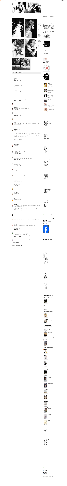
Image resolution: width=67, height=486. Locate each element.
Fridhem (45, 137)
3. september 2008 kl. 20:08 (17, 115)
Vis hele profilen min (45, 62)
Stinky (45, 271)
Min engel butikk (46, 174)
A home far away (16, 174)
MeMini (45, 445)
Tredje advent (49, 408)
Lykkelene (45, 167)
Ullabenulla (45, 207)
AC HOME (45, 355)
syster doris (15, 192)
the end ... (49, 396)
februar (45, 287)
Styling (46, 32)
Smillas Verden (45, 193)
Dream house (45, 132)
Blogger (36, 483)
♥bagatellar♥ (15, 107)
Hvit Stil (45, 149)
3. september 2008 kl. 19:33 (17, 109)
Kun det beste (45, 440)
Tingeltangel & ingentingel (47, 201)
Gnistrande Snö (46, 401)
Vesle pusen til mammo (47, 263)
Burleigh (45, 431)
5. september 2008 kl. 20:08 (17, 236)
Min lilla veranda (46, 175)
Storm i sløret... (46, 264)
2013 (44, 252)
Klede (44, 29)
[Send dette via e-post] (19, 72)
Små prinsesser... (46, 278)
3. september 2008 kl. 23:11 (17, 148)
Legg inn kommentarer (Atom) (18, 245)
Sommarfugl (45, 275)
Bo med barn (45, 125)
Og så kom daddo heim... (47, 262)
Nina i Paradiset (16, 144)
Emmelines (45, 134)
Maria (14, 218)
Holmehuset (45, 146)
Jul (49, 28)
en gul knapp (45, 346)
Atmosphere (45, 118)
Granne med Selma (46, 138)
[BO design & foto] (46, 233)
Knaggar (48, 29)
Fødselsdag (50, 25)
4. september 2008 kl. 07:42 (17, 153)
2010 (44, 255)
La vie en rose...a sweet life (47, 159)
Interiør (53, 26)
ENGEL (15, 102)
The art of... (45, 274)
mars (45, 286)
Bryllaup (15, 73)
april (45, 285)
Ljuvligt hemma (46, 166)
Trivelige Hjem (45, 451)
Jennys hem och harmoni (47, 153)
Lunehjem (45, 443)
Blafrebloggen (45, 124)
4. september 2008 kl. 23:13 (17, 215)
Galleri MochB (46, 407)
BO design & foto (45, 224)
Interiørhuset (45, 151)
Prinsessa (45, 187)
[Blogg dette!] (20, 72)
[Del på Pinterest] (22, 72)
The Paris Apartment (46, 200)
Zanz (44, 452)
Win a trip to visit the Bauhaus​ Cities (48, 329)
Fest (43, 25)
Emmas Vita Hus (46, 133)
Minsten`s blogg (46, 177)
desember (46, 258)
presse (53, 30)
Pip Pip (45, 279)
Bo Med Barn (45, 429)
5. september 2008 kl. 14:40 (17, 229)
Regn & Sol (45, 277)
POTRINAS (45, 305)
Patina (45, 340)
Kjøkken (52, 28)
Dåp (47, 24)
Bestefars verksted (46, 122)
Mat (46, 30)
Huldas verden (45, 147)
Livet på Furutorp (46, 164)
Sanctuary (45, 299)
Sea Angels (45, 382)
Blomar (44, 22)
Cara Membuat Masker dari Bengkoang (48, 347)
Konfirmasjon (51, 29)
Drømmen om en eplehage (47, 310)
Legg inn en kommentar (16, 242)
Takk (45, 273)
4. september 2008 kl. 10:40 (17, 165)
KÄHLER (49, 362)
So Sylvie (45, 194)
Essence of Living (46, 135)
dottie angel (45, 395)
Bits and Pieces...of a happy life (47, 123)
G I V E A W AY (49, 89)
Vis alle (53, 337)
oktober (46, 260)
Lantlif (44, 160)
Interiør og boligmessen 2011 (48, 27)
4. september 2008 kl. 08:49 (17, 159)
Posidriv (45, 186)
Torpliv (44, 203)
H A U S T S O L (49, 83)
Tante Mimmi (15, 204)
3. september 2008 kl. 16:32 (17, 88)
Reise (50, 31)
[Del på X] (21, 72)
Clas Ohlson (45, 432)
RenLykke (45, 349)
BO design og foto (50, 22)
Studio (43, 32)
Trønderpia (45, 205)
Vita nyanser (45, 376)
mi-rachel (45, 313)
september (46, 261)
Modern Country (46, 179)
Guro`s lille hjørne (46, 140)
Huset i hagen (45, 148)
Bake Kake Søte (46, 121)
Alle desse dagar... (50, 332)
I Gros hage (45, 438)
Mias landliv (45, 173)
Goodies (49, 420)
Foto (46, 25)
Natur (48, 30)
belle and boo (45, 419)
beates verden (46, 319)
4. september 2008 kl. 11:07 (17, 171)
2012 (44, 253)
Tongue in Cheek (46, 202)
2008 (44, 257)
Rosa (14, 122)
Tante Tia (45, 199)
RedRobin (45, 188)
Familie (50, 24)
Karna (14, 150)
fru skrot (45, 413)
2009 (44, 256)
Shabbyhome (45, 192)
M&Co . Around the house (47, 325)
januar (45, 288)
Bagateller (45, 119)
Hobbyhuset (45, 145)
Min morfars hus (46, 176)
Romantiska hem (46, 191)
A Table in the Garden (50, 371)
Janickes (45, 152)
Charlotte (15, 224)
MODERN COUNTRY (16, 129)
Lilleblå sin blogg (46, 162)
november (46, 259)
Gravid (47, 26)
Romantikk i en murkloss (47, 190)
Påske (47, 31)
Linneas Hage (45, 442)
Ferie (53, 24)
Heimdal (45, 331)
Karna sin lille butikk (46, 439)
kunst (43, 30)
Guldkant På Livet (46, 139)
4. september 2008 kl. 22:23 (17, 211)
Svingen (45, 361)
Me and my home (46, 172)
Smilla (14, 238)
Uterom (48, 32)
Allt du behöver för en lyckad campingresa (48, 311)
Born (48, 23)
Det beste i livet (46, 131)
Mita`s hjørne (45, 178)
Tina (14, 213)
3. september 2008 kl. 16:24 (17, 80)
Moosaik (45, 180)
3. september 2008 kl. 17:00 (17, 100)
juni (45, 283)
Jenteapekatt (46, 272)
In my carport (45, 150)
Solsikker (45, 276)
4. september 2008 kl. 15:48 (17, 185)
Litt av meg (45, 163)
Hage (49, 26)
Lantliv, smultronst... (46, 161)
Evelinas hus (45, 136)
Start (44, 237)
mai (45, 284)
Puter (45, 31)
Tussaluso (45, 206)
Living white (45, 165)
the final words (49, 414)
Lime (14, 198)
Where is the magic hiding (50, 383)
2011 (44, 254)
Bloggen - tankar (49, 377)
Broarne (45, 126)
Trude (44, 204)
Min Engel (45, 446)
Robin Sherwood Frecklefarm (47, 189)
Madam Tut (45, 444)
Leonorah (45, 441)
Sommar (53, 31)
